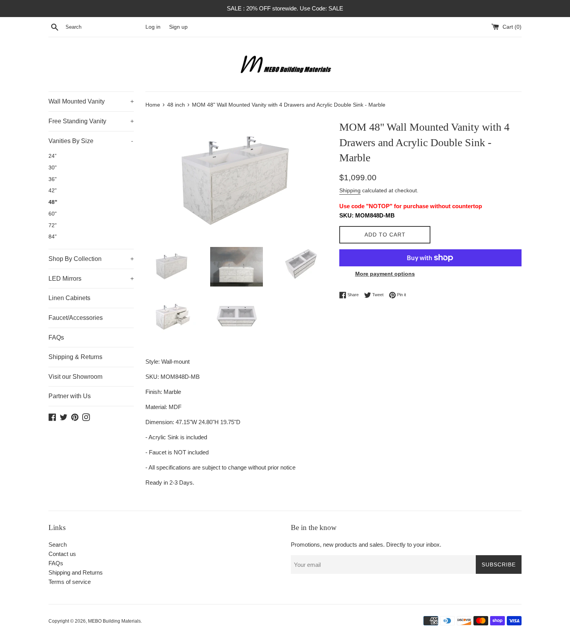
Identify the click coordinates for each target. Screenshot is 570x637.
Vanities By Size (90, 141)
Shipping (350, 190)
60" (52, 214)
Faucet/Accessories (75, 317)
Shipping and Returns (75, 572)
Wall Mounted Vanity (91, 101)
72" (52, 225)
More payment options (385, 274)
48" (52, 202)
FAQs (56, 337)
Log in (153, 27)
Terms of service (69, 581)
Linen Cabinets (69, 298)
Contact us (62, 554)
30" (52, 168)
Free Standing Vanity (91, 121)
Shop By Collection (91, 258)
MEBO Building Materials (114, 621)
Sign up (178, 27)
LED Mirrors (91, 278)
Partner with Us (69, 396)
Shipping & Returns (75, 357)
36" (52, 179)
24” (52, 156)
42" (52, 190)
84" (52, 237)
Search (57, 544)
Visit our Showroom (75, 376)
